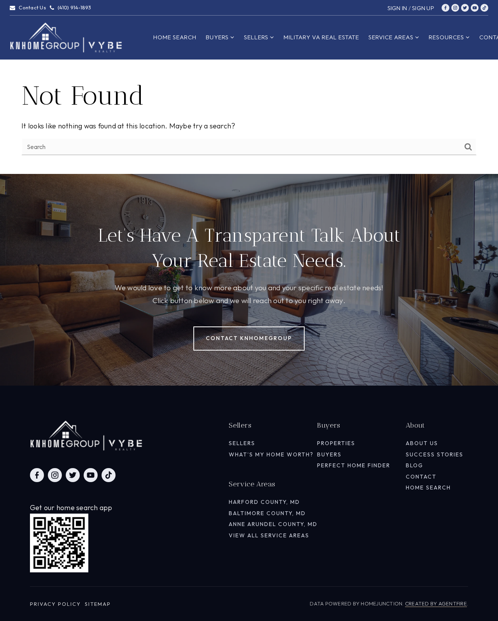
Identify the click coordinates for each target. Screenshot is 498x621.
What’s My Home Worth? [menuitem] (271, 454)
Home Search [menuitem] (174, 37)
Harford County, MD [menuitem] (264, 501)
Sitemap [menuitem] (98, 604)
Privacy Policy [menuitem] (55, 604)
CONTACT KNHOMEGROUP (249, 338)
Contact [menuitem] (421, 476)
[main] (249, 87)
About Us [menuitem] (422, 443)
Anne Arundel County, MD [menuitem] (273, 524)
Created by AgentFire (436, 603)
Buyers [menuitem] (218, 37)
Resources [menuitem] (447, 37)
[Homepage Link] (66, 36)
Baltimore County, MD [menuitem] (267, 513)
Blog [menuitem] (414, 465)
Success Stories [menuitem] (434, 454)
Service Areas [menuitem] (391, 37)
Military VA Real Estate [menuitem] (321, 37)
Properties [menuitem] (336, 443)
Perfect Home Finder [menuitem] (353, 465)
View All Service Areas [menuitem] (269, 535)
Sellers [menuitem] (257, 37)
